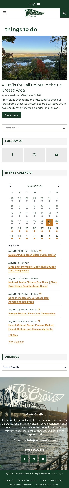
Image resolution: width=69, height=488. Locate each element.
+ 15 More (13, 335)
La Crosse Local (12, 95)
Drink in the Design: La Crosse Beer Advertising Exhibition (28, 299)
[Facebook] (24, 459)
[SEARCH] (63, 127)
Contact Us (9, 480)
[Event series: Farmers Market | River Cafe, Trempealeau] (39, 309)
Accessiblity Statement (47, 484)
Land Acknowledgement (20, 484)
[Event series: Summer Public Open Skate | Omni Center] (40, 250)
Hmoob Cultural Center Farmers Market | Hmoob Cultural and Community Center (31, 327)
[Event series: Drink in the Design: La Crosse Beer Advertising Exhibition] (40, 293)
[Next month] (59, 186)
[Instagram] (33, 459)
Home (43, 480)
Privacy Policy (56, 480)
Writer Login (57, 473)
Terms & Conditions (27, 480)
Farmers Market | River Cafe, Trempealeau (32, 313)
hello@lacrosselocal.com (41, 440)
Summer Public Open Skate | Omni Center (32, 254)
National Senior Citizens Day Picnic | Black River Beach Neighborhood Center (32, 284)
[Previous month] (10, 186)
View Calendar (16, 341)
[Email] (42, 459)
